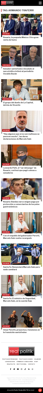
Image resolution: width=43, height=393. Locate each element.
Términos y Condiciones (24, 361)
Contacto (31, 364)
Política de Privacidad (10, 359)
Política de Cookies (26, 359)
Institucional (22, 364)
